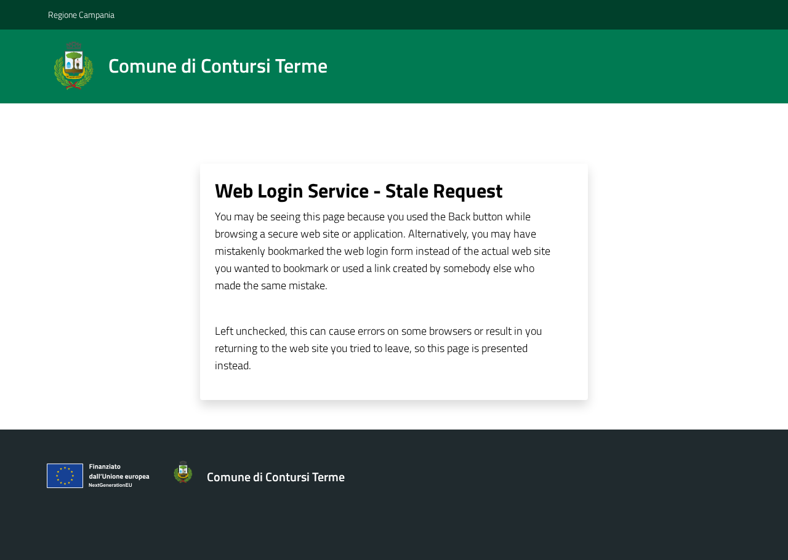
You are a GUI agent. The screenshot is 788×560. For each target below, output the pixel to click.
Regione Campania (81, 14)
